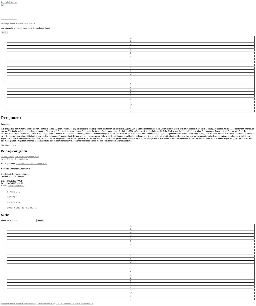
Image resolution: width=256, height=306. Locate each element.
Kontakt (12, 196)
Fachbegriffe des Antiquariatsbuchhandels (18, 23)
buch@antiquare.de (16, 186)
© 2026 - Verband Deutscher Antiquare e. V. (74, 304)
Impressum (13, 202)
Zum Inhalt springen (9, 2)
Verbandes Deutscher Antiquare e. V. (31, 163)
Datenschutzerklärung (22, 207)
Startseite (13, 191)
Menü (4, 33)
